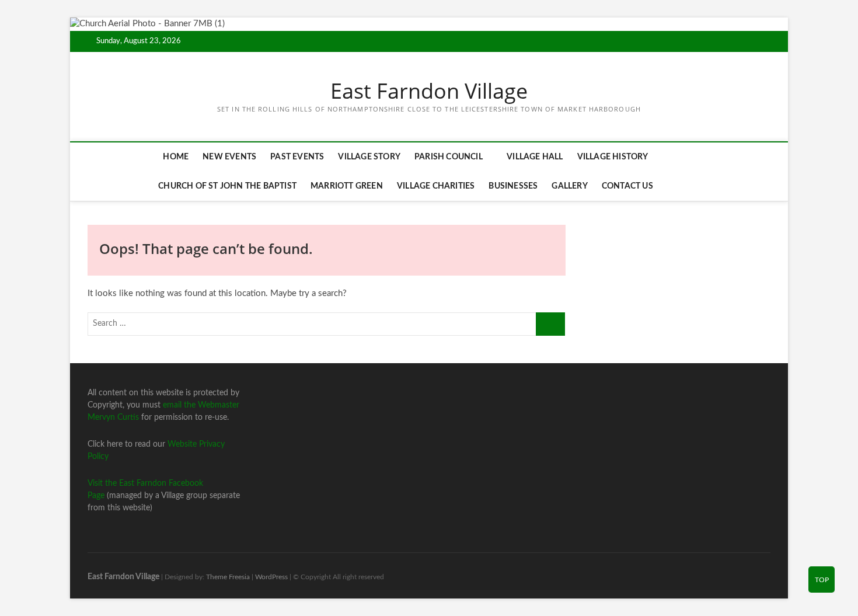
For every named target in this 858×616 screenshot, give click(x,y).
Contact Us (627, 186)
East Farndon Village (429, 91)
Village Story (369, 157)
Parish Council (448, 157)
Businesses (513, 186)
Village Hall (535, 157)
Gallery (569, 186)
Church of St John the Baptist (227, 186)
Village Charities (436, 186)
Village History (612, 157)
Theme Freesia (228, 576)
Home (176, 157)
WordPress (271, 576)
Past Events (297, 157)
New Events (229, 157)
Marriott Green (347, 186)
